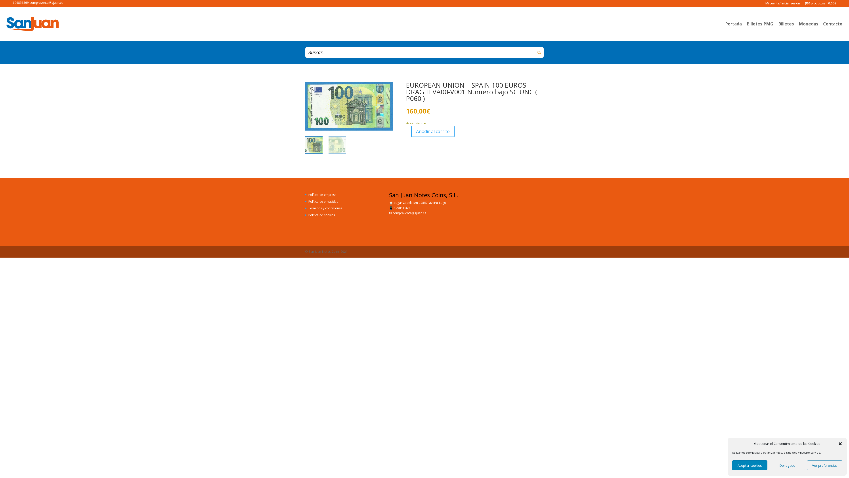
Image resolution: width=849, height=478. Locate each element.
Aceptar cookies (750, 465)
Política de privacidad (323, 201)
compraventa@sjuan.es (409, 213)
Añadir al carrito (433, 131)
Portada (733, 24)
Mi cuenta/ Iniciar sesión (782, 3)
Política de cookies (321, 215)
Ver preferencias (825, 465)
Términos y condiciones (325, 208)
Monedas (808, 24)
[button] (840, 443)
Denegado (787, 465)
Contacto (832, 24)
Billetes (786, 24)
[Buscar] (539, 52)
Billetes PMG (760, 24)
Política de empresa (322, 195)
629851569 (402, 208)
